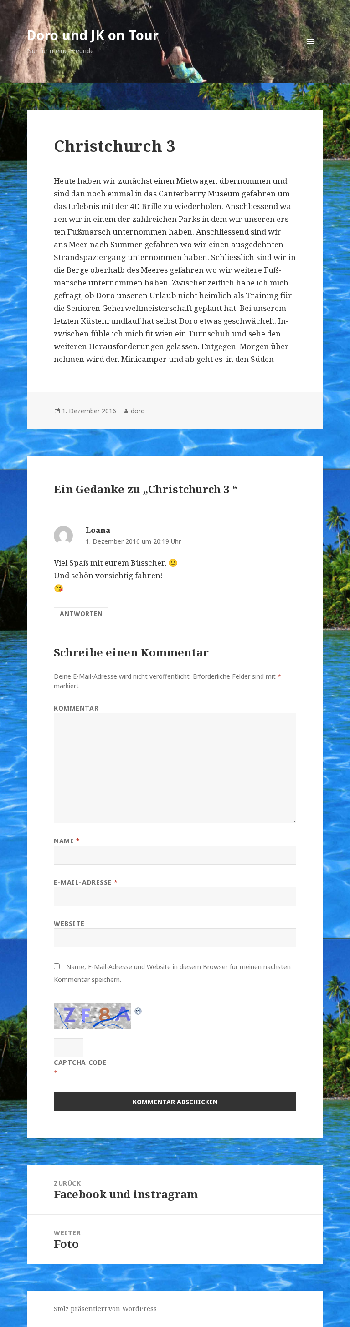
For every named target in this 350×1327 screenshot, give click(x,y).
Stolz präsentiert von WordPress (105, 1308)
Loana (98, 530)
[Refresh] (139, 1009)
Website (69, 923)
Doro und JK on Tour (93, 35)
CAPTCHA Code (80, 1062)
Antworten (81, 613)
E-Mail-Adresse (86, 882)
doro (138, 410)
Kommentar (76, 708)
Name (67, 840)
